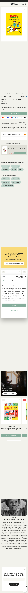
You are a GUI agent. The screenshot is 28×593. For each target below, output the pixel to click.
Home (2, 93)
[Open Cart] (25, 4)
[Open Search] (6, 4)
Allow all (14, 305)
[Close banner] (25, 276)
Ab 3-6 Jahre (15, 178)
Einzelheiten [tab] (14, 123)
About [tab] (23, 280)
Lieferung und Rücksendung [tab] (22, 123)
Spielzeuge (11, 93)
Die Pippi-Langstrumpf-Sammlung (14, 263)
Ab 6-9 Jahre (6, 182)
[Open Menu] (2, 4)
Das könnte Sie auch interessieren (14, 143)
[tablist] (14, 123)
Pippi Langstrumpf (6, 96)
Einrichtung (15, 166)
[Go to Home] (14, 4)
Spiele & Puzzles (19, 93)
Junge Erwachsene (8, 185)
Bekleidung (6, 166)
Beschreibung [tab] (5, 123)
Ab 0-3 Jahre (6, 178)
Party (20, 169)
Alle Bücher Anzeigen (9, 393)
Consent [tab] (5, 280)
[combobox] (14, 579)
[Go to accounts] (23, 4)
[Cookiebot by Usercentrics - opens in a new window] (17, 277)
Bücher (14, 169)
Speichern (14, 584)
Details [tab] (14, 280)
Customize (13, 310)
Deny (14, 315)
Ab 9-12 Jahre (16, 182)
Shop (6, 93)
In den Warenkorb (14, 113)
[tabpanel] (14, 127)
